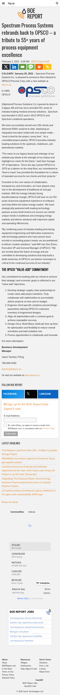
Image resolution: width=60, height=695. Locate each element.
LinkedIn (45, 394)
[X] (6, 67)
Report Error (44, 672)
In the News (7, 669)
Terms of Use (7, 672)
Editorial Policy (8, 678)
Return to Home (10, 502)
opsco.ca (6, 84)
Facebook (10, 394)
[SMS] (31, 67)
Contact (42, 669)
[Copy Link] (47, 67)
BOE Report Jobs (30, 683)
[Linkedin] (14, 67)
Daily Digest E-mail (29, 669)
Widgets (24, 663)
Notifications (26, 666)
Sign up (11, 3)
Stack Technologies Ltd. (33, 691)
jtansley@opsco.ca (11, 369)
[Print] (39, 67)
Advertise (43, 663)
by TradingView (30, 598)
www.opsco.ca (31, 375)
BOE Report (30, 10)
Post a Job (43, 666)
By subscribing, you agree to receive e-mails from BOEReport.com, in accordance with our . (31, 426)
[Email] (22, 67)
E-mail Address (12, 416)
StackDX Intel (30, 686)
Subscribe (11, 433)
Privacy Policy (48, 428)
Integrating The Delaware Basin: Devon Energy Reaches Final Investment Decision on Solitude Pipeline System (26, 482)
